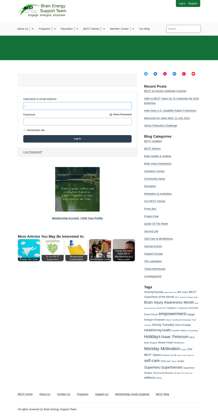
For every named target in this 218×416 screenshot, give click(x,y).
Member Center (119, 28)
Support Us (101, 394)
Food (194, 320)
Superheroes (172, 367)
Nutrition (184, 349)
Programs (44, 28)
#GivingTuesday (153, 292)
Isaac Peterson (174, 336)
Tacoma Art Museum (163, 373)
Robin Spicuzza (188, 355)
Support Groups (153, 253)
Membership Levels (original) (132, 394)
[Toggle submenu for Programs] (55, 29)
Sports (173, 361)
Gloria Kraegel (183, 325)
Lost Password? (32, 152)
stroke (180, 361)
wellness (149, 377)
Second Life (151, 231)
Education (67, 28)
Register (192, 3)
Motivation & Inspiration (158, 193)
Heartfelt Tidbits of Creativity (185, 330)
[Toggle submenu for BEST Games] (104, 29)
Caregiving (182, 308)
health (166, 330)
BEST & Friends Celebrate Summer (165, 91)
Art (179, 292)
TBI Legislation (153, 261)
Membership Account (66, 218)
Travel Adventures (155, 268)
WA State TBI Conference (183, 373)
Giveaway (147, 325)
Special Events (153, 246)
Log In (182, 3)
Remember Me (35, 130)
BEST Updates (153, 141)
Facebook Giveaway (181, 320)
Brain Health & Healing (157, 156)
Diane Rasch (151, 314)
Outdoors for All (169, 355)
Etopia (168, 320)
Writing (159, 378)
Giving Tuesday (163, 324)
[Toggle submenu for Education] (77, 29)
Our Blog (144, 28)
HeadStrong (152, 330)
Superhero (152, 367)
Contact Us (63, 394)
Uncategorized (152, 276)
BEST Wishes (152, 148)
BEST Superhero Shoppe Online (186, 297)
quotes (179, 355)
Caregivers (171, 308)
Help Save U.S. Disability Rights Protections (170, 110)
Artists (185, 292)
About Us (22, 28)
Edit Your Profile (92, 218)
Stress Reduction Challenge (160, 125)
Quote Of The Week (156, 223)
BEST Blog (162, 394)
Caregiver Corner (154, 171)
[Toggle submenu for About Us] (33, 29)
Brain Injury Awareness (157, 163)
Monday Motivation (162, 348)
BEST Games (91, 28)
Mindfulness (179, 343)
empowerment (172, 313)
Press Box (150, 208)
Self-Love (165, 361)
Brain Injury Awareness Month (169, 302)
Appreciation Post (170, 292)
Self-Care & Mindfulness (158, 238)
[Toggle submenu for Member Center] (133, 29)
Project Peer (151, 216)
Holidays (152, 336)
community (192, 308)
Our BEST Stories (154, 201)
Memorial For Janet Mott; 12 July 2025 (167, 118)
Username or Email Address (40, 99)
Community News (154, 178)
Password (29, 114)
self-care (152, 360)
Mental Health (165, 342)
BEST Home (25, 394)
